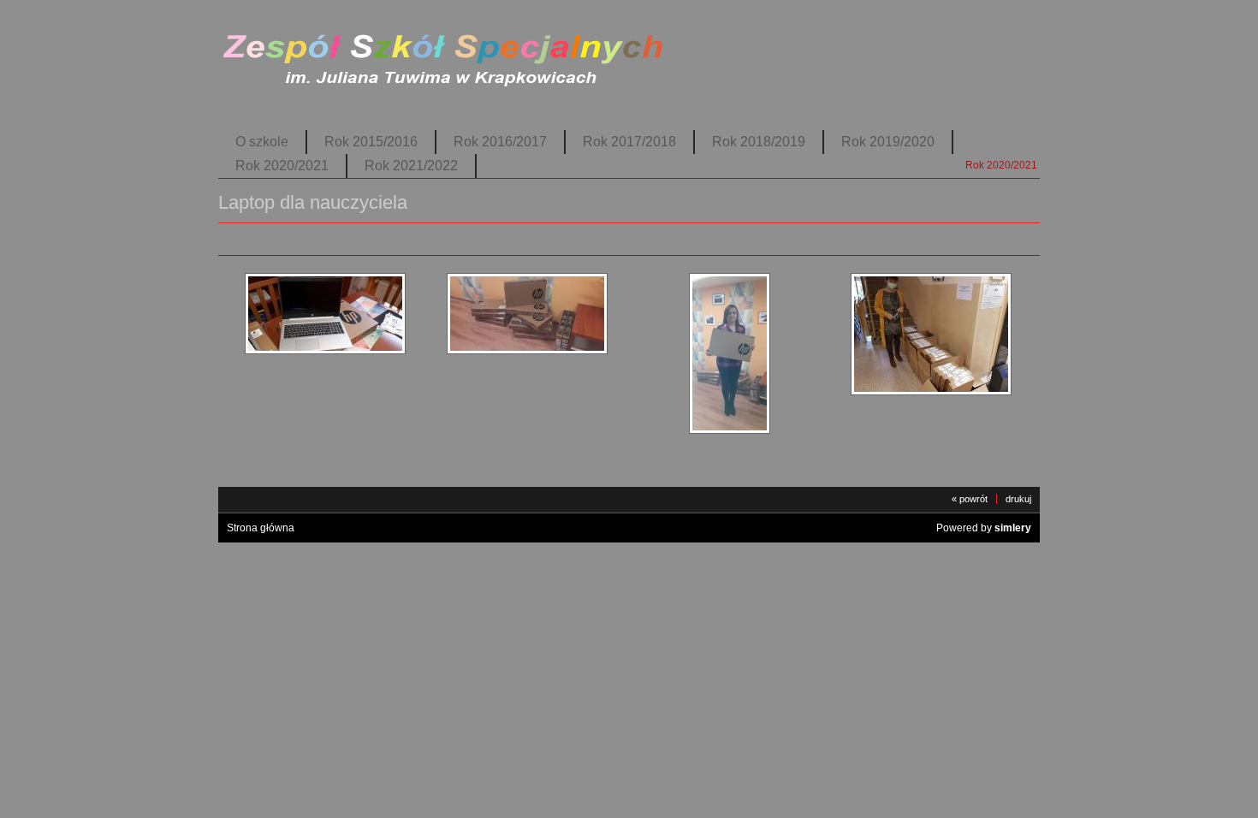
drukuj (1018, 499)
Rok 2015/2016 (371, 141)
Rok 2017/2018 (629, 141)
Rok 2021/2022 (411, 165)
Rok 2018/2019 (758, 141)
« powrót (970, 499)
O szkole (261, 141)
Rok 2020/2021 (282, 165)
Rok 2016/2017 (500, 141)
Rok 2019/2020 (888, 141)
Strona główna (260, 528)
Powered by (983, 528)
